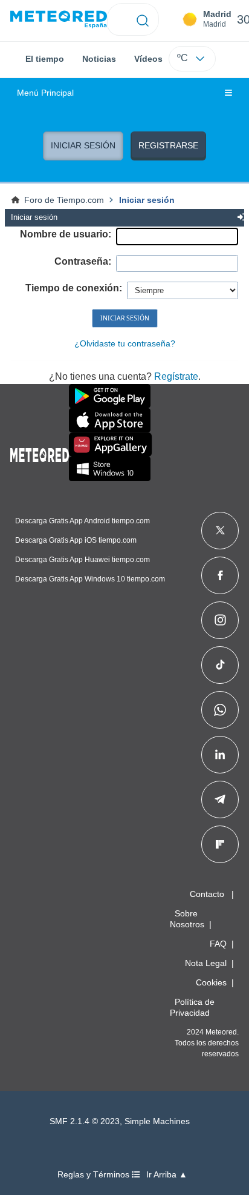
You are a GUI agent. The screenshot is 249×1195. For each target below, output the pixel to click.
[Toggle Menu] (228, 93)
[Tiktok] (220, 665)
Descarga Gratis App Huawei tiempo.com (82, 559)
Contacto (207, 894)
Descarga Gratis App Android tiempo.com (82, 521)
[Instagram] (220, 620)
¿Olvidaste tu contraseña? (124, 343)
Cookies (211, 982)
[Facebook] (220, 575)
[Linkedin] (220, 754)
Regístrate (176, 376)
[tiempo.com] (58, 19)
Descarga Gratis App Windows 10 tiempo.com (90, 579)
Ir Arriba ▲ (166, 1174)
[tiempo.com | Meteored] (39, 453)
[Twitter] (220, 530)
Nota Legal (206, 963)
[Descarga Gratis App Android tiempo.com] (109, 396)
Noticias (99, 59)
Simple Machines (157, 1121)
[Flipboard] (220, 844)
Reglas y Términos (94, 1174)
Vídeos (148, 59)
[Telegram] (220, 799)
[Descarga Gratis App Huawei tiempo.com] (110, 444)
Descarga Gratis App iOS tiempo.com (76, 540)
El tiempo (44, 59)
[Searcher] (143, 19)
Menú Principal (45, 93)
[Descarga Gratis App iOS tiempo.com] (109, 420)
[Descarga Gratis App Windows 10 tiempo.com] (109, 469)
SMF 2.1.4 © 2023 (85, 1121)
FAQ (218, 943)
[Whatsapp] (220, 710)
